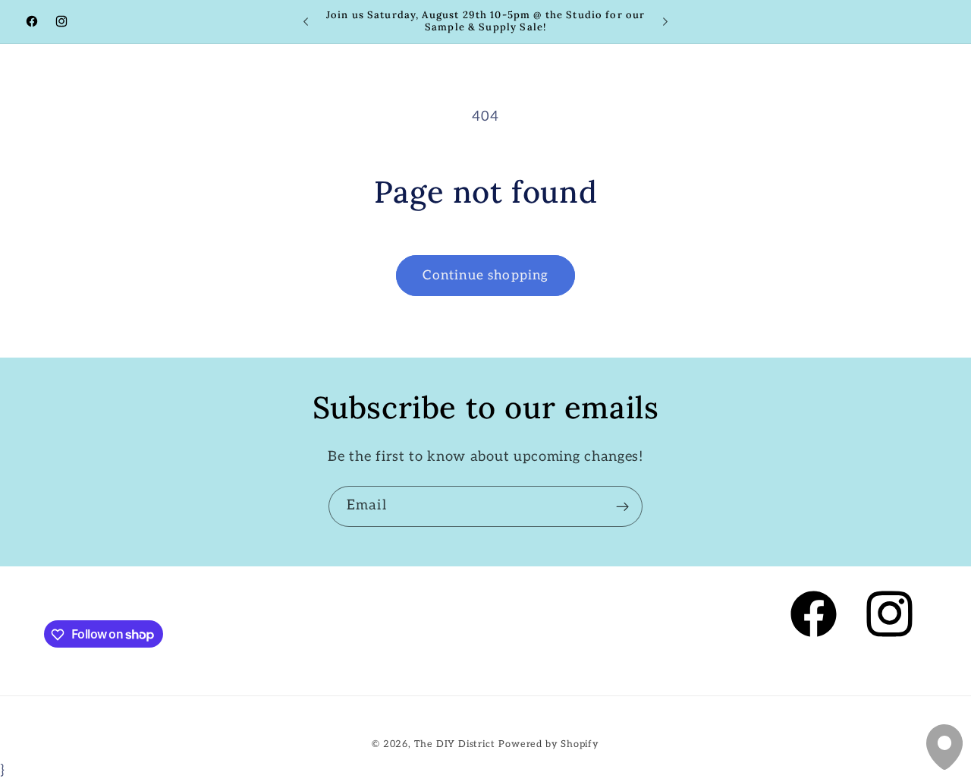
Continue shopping (486, 275)
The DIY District (454, 743)
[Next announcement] (665, 22)
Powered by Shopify (548, 743)
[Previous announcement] (305, 22)
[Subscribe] (622, 506)
